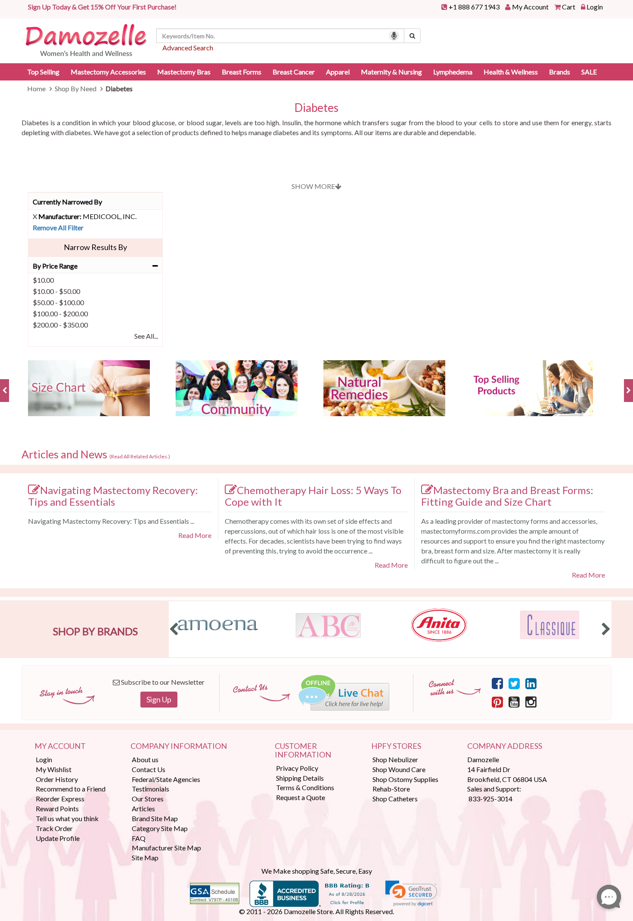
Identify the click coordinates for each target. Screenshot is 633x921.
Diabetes (316, 108)
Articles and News (96, 454)
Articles (143, 808)
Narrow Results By (95, 247)
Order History (57, 779)
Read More (194, 535)
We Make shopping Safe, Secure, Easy (316, 871)
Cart (568, 7)
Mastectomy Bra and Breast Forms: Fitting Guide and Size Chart (507, 496)
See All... (146, 336)
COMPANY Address (504, 746)
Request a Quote (300, 797)
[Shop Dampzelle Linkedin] (531, 683)
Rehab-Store (391, 789)
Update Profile (58, 838)
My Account (530, 7)
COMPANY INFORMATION (178, 746)
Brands (559, 72)
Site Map (145, 857)
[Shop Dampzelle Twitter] (514, 683)
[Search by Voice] (394, 36)
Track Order (54, 828)
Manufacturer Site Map (166, 848)
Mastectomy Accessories (108, 72)
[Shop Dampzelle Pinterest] (497, 701)
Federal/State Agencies (166, 779)
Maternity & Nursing (391, 72)
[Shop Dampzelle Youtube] (514, 701)
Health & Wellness (511, 72)
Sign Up (158, 699)
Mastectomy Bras (184, 72)
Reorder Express (60, 798)
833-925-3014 (490, 798)
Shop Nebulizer (395, 759)
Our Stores (148, 798)
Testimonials (150, 789)
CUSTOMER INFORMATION (303, 750)
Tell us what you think (67, 818)
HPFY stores (396, 746)
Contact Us (148, 769)
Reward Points (57, 808)
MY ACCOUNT (60, 746)
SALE (589, 72)
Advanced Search (187, 47)
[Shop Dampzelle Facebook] (497, 683)
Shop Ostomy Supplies (405, 779)
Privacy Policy (297, 768)
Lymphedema (452, 72)
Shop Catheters (395, 798)
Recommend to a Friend (71, 789)
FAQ (139, 838)
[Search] (412, 35)
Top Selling (43, 72)
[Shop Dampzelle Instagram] (531, 701)
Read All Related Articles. (139, 456)
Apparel (338, 72)
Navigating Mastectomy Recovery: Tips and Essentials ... (111, 521)
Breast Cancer (294, 72)
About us (145, 759)
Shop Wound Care (398, 769)
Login (594, 7)
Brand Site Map (155, 818)
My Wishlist (53, 769)
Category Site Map (160, 828)
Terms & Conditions (305, 787)
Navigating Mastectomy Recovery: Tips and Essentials (113, 496)
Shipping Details (300, 778)
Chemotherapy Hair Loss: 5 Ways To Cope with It (313, 496)
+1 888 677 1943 (474, 7)
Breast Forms (241, 72)
